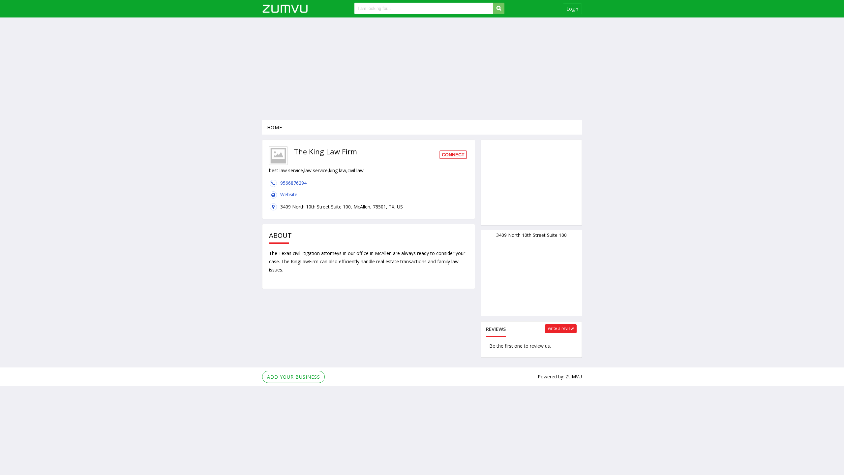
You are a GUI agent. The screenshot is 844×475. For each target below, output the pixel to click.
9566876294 (293, 183)
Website (288, 194)
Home (274, 127)
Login (572, 9)
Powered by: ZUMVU (560, 376)
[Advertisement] (422, 68)
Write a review (561, 328)
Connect (453, 154)
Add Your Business (293, 377)
